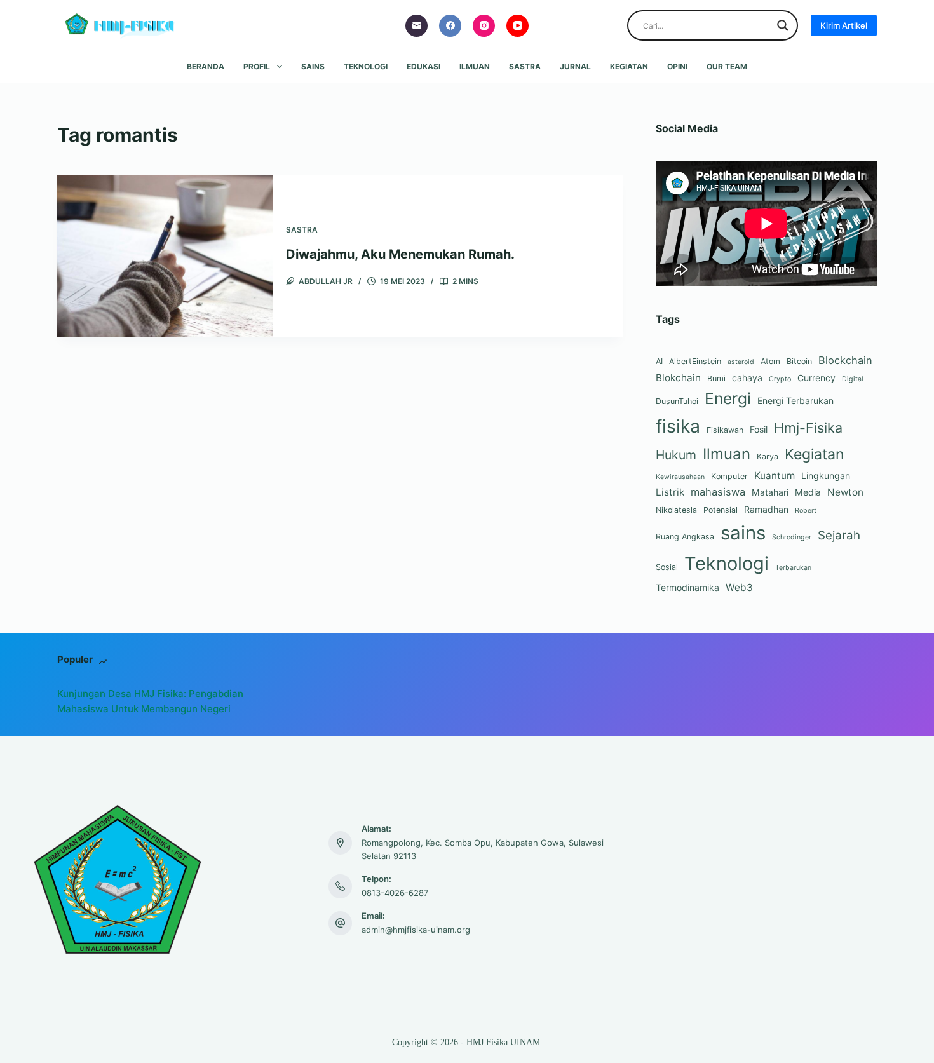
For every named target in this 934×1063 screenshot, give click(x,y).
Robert (805, 510)
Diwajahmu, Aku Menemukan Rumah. (400, 254)
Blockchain (845, 360)
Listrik (670, 492)
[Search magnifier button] (783, 25)
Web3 (739, 587)
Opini (677, 66)
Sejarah (839, 535)
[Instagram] (484, 26)
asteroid (741, 362)
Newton (845, 492)
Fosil (759, 429)
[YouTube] (517, 26)
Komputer (729, 476)
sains (743, 533)
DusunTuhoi (677, 401)
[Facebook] (450, 26)
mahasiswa (718, 491)
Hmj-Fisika (808, 427)
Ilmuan (474, 66)
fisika (678, 426)
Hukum (676, 455)
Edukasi (423, 66)
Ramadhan (766, 509)
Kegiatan (629, 66)
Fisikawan (725, 430)
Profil (256, 66)
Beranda (205, 66)
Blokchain (678, 378)
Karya (767, 456)
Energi (728, 398)
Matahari (770, 492)
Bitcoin (799, 361)
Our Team (727, 66)
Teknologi (366, 66)
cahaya (747, 377)
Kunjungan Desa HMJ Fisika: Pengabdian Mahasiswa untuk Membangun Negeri (150, 701)
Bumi (716, 378)
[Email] (416, 26)
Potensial (720, 510)
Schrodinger (791, 537)
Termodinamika (687, 587)
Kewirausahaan (680, 477)
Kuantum (774, 476)
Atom (770, 361)
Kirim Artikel (843, 25)
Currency (816, 377)
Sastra (525, 66)
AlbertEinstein (695, 361)
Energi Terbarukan (795, 400)
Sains (313, 66)
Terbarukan (793, 568)
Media (808, 492)
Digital (852, 379)
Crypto (780, 379)
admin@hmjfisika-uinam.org (416, 929)
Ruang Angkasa (685, 536)
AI (659, 361)
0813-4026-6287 (395, 893)
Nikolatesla (676, 510)
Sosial (667, 567)
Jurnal (575, 66)
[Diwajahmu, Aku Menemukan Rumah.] (165, 256)
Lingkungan (825, 475)
